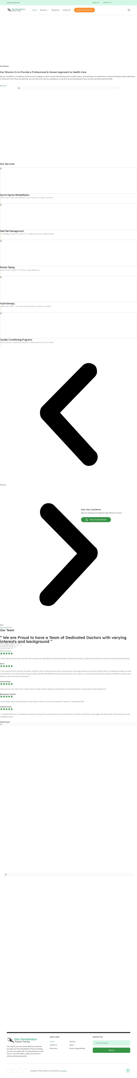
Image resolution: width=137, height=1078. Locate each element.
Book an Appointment (84, 10)
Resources (55, 10)
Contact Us (107, 2)
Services (43, 10)
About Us (96, 2)
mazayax (64, 1071)
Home (34, 10)
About (72, 1045)
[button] (68, 416)
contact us (53, 1045)
